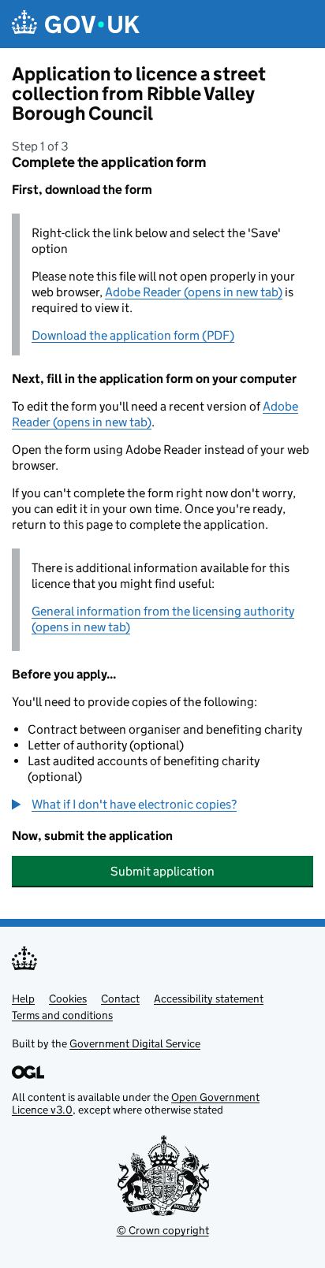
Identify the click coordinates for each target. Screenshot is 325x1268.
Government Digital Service (134, 1043)
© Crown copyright (163, 1230)
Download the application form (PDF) (133, 335)
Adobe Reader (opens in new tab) (193, 291)
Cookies (68, 998)
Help (23, 998)
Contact (120, 998)
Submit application (162, 871)
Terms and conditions (62, 1015)
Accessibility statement (208, 998)
